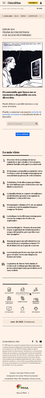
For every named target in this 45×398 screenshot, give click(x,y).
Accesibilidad (9, 378)
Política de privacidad (31, 376)
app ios (22, 312)
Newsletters (25, 378)
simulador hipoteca (22, 293)
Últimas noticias (35, 378)
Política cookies (29, 373)
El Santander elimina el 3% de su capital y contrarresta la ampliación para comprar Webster (24, 207)
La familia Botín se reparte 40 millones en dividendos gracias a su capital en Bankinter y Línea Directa (24, 196)
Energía (23, 16)
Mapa (16, 378)
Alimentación (33, 16)
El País (39, 8)
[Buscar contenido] (36, 124)
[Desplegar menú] (4, 3)
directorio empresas (35, 302)
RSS (19, 378)
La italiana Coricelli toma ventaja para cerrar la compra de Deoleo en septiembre (24, 218)
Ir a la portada (22, 134)
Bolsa (16, 16)
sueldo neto (36, 293)
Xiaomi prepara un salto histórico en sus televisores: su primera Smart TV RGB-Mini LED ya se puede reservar (23, 243)
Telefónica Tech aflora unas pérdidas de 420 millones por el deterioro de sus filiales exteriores (24, 185)
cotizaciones (9, 312)
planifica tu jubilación (9, 302)
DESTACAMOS (8, 16)
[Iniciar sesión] (40, 3)
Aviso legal (20, 373)
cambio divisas (22, 301)
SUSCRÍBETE (33, 3)
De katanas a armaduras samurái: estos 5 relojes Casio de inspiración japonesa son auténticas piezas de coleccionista (24, 173)
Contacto (13, 373)
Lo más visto (10, 152)
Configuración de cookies (15, 376)
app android (36, 312)
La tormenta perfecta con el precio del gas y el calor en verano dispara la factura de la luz (24, 255)
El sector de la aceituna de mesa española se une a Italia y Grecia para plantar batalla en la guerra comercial (24, 162)
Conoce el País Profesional (22, 321)
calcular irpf (9, 293)
